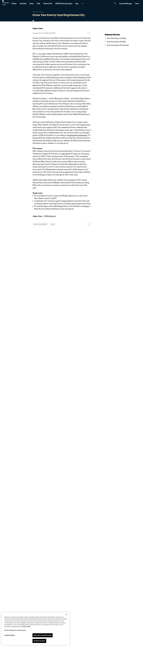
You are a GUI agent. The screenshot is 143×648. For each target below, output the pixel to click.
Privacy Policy (26, 626)
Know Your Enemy (40, 224)
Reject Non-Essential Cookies (43, 635)
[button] (82, 3)
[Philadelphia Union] (5, 3)
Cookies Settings (9, 635)
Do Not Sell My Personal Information (15, 630)
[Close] (66, 614)
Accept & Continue (39, 641)
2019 (52, 224)
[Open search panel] (115, 3)
